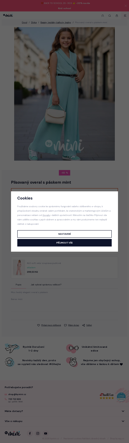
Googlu (46, 215)
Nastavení (64, 234)
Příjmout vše (64, 242)
